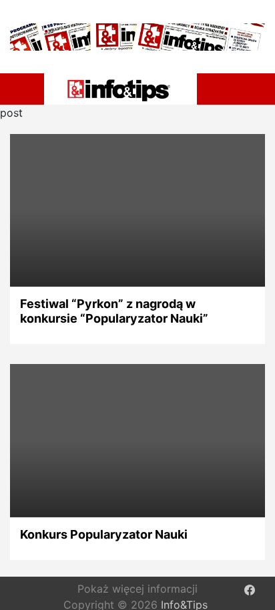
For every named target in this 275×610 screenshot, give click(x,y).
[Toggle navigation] (25, 87)
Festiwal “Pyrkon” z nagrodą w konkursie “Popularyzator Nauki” (114, 311)
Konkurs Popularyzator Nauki (104, 534)
